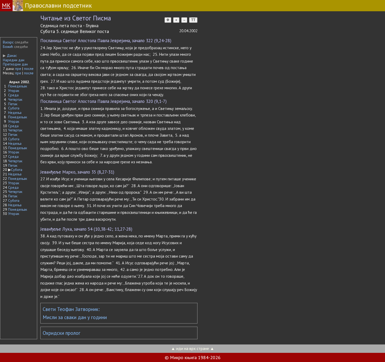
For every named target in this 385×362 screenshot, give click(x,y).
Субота (13, 108)
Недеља (14, 112)
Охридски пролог (61, 333)
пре (18, 68)
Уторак (13, 90)
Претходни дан (15, 64)
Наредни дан (13, 60)
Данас (10, 55)
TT (193, 20)
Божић (8, 46)
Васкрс (8, 42)
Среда (13, 95)
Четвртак (15, 99)
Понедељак (17, 86)
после (29, 68)
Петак (12, 104)
